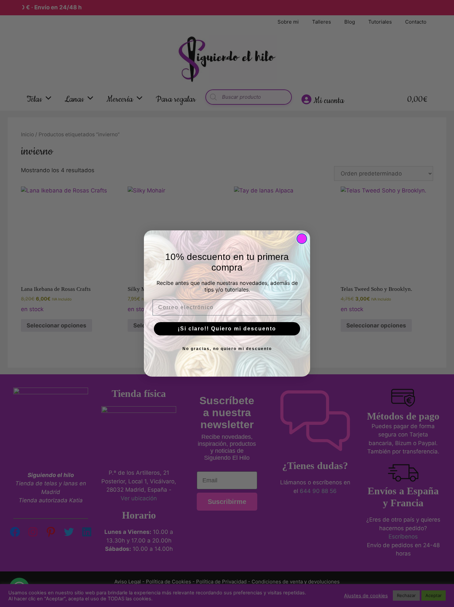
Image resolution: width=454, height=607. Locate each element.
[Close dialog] (302, 239)
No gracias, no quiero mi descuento (227, 348)
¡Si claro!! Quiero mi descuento (227, 328)
